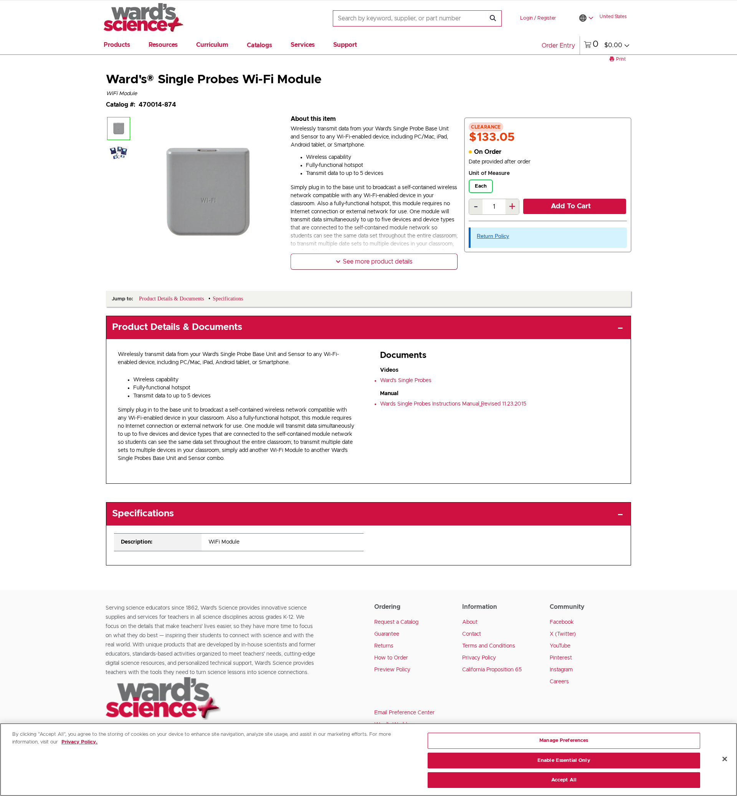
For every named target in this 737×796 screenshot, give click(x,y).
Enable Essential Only (563, 760)
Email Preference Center (404, 712)
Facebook (562, 622)
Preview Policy (392, 669)
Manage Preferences (563, 740)
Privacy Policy (479, 658)
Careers (559, 681)
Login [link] (526, 18)
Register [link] (546, 18)
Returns (383, 646)
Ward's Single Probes (405, 380)
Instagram (561, 669)
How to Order (391, 658)
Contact (471, 634)
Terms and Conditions (488, 646)
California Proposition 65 (492, 669)
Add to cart (571, 206)
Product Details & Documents (177, 327)
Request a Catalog (396, 622)
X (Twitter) (563, 634)
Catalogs (259, 45)
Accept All (564, 780)
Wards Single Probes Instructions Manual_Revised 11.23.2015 (453, 404)
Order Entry (558, 46)
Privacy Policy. (79, 742)
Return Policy (493, 236)
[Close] (724, 759)
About (470, 622)
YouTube (560, 646)
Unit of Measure (489, 173)
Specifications (143, 513)
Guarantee (386, 634)
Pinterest (561, 658)
